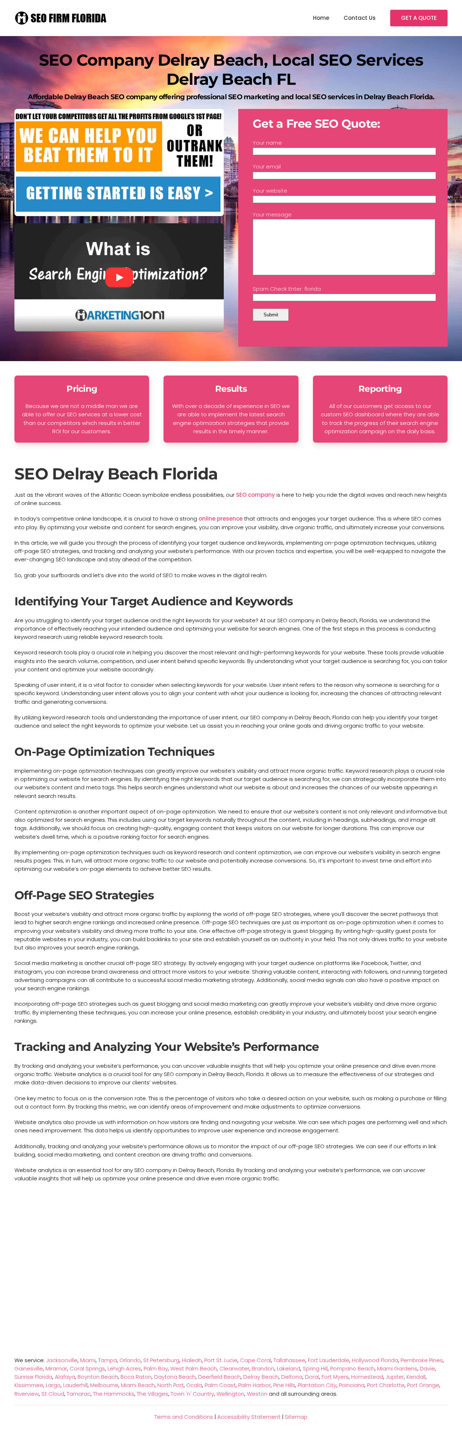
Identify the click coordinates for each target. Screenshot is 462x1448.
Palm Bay (156, 1368)
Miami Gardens (397, 1368)
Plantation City (317, 1385)
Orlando (130, 1360)
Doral (312, 1377)
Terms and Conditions (183, 1417)
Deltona (291, 1377)
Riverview (26, 1393)
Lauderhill (75, 1385)
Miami (88, 1360)
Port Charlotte (386, 1385)
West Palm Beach (193, 1368)
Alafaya (65, 1377)
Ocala (194, 1385)
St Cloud (53, 1393)
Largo (53, 1385)
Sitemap (296, 1417)
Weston (257, 1393)
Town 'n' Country (192, 1393)
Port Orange (423, 1385)
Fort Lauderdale (328, 1360)
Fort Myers (335, 1377)
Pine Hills (284, 1385)
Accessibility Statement (248, 1417)
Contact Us (360, 18)
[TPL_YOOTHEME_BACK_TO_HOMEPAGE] (61, 18)
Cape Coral (255, 1360)
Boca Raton (136, 1377)
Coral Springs (87, 1368)
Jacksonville (62, 1360)
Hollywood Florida (375, 1360)
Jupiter (395, 1377)
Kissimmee (28, 1385)
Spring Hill (315, 1368)
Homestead (367, 1377)
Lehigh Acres (124, 1368)
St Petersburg (161, 1360)
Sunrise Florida (33, 1377)
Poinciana (352, 1385)
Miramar (56, 1368)
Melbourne (104, 1385)
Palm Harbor (254, 1385)
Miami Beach (138, 1385)
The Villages (152, 1393)
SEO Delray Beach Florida (116, 473)
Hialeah (192, 1360)
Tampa (107, 1360)
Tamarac (79, 1393)
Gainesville (28, 1368)
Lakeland (288, 1368)
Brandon (263, 1368)
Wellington (230, 1393)
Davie (427, 1368)
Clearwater (234, 1368)
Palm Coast (220, 1385)
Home (321, 18)
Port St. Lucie (220, 1360)
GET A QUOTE (419, 18)
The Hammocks (113, 1393)
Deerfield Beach (219, 1377)
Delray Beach (261, 1377)
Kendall (416, 1377)
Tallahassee (289, 1360)
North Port (170, 1385)
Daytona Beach (175, 1377)
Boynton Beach (98, 1377)
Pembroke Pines (422, 1360)
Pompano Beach (352, 1368)
